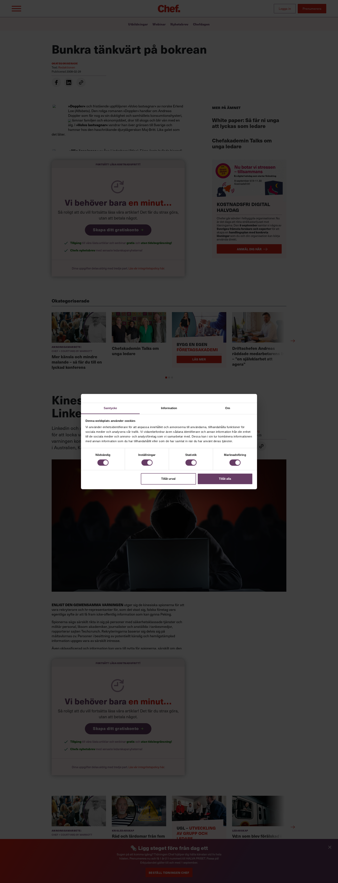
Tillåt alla (225, 479)
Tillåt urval (168, 479)
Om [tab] (227, 408)
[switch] (147, 462)
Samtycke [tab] (110, 408)
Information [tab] (169, 408)
